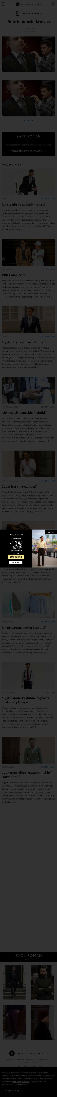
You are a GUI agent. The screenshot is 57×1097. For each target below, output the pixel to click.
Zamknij (51, 532)
